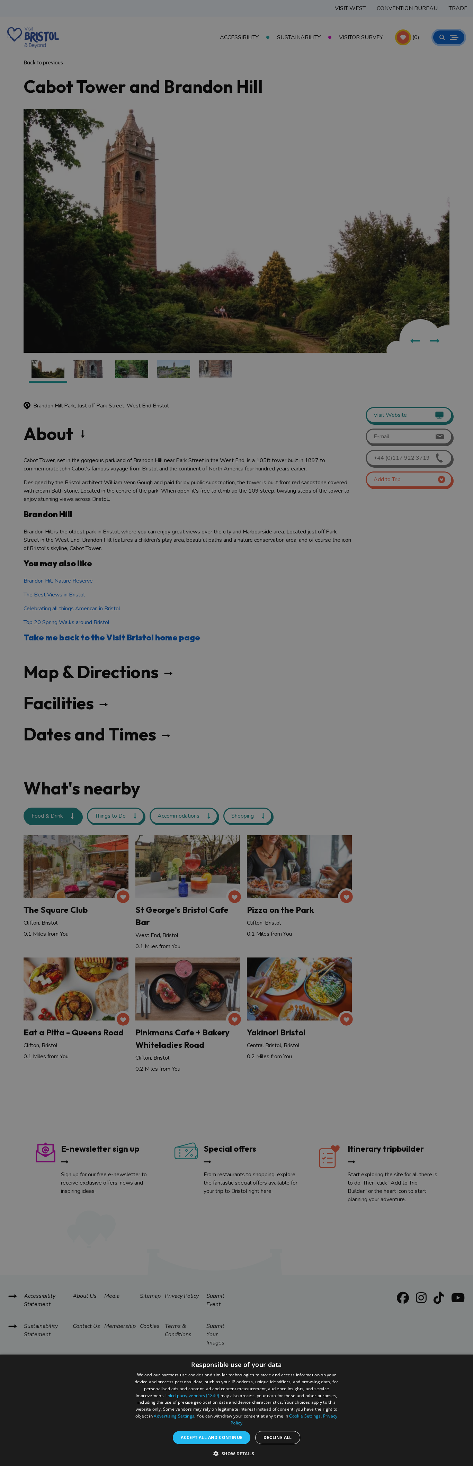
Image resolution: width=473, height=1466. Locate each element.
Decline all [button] (278, 1437)
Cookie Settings (305, 1416)
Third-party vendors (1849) (192, 1395)
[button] (236, 1453)
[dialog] (236, 1410)
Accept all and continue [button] (211, 1437)
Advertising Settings (174, 1416)
